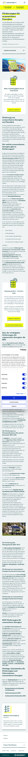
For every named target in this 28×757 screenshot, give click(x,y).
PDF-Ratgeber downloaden (20, 7)
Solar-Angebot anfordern (7, 7)
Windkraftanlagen (7, 643)
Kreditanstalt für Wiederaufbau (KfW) (15, 695)
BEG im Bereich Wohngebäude (12, 548)
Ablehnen (14, 406)
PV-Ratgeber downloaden (14, 325)
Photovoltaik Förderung (14, 196)
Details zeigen (19, 393)
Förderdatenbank (12, 679)
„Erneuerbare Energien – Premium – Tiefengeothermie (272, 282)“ (13, 663)
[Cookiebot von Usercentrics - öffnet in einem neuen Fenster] (20, 350)
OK (14, 397)
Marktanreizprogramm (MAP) (13, 693)
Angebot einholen (14, 110)
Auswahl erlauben (14, 402)
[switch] (24, 379)
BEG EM (6, 438)
